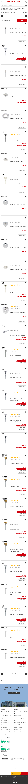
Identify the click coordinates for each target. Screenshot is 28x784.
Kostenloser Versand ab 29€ (21, 712)
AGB (14, 777)
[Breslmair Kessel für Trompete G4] (5, 202)
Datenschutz (16, 776)
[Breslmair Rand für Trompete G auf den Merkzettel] (25, 89)
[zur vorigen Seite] (2, 16)
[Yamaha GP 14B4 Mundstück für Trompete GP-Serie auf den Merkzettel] (25, 477)
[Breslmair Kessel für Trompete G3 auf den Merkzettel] (25, 304)
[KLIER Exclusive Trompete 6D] (5, 51)
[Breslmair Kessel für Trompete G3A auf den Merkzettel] (25, 218)
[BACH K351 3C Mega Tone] (5, 569)
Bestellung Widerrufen (6, 734)
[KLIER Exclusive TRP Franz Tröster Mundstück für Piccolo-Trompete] (5, 332)
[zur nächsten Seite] (26, 16)
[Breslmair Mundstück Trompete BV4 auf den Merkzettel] (25, 649)
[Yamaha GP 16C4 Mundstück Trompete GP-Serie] (5, 504)
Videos (2, 725)
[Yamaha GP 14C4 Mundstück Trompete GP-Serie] (5, 547)
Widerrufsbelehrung (23, 776)
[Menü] (9, 736)
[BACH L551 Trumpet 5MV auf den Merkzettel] (25, 369)
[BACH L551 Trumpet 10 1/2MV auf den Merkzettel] (25, 434)
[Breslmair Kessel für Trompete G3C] (5, 245)
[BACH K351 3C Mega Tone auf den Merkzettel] (25, 563)
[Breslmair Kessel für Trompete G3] (5, 310)
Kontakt (8, 776)
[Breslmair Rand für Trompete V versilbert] (5, 116)
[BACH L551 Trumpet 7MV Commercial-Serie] (5, 418)
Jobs (15, 720)
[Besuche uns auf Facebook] (12, 782)
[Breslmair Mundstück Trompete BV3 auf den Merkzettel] (25, 628)
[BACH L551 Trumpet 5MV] (5, 375)
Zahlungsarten (4, 727)
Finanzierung (17, 715)
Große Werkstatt (5, 722)
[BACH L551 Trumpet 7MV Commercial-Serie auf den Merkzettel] (25, 412)
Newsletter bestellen (13, 692)
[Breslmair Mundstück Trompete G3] (5, 590)
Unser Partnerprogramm (20, 718)
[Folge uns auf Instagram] (14, 782)
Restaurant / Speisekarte (20, 722)
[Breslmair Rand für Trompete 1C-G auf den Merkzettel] (25, 153)
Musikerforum (3, 776)
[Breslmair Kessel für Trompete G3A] (5, 224)
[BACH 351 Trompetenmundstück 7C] (5, 138)
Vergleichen (22, 41)
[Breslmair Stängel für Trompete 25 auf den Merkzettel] (25, 67)
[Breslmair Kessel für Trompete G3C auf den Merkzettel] (25, 240)
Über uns (3, 709)
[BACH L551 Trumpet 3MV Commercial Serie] (5, 396)
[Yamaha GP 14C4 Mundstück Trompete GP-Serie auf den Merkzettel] (25, 541)
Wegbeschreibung (18, 731)
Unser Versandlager (5, 729)
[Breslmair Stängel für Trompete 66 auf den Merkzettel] (25, 24)
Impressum (12, 776)
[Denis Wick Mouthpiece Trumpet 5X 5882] (5, 289)
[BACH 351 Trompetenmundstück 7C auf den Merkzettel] (25, 132)
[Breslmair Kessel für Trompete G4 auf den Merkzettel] (25, 196)
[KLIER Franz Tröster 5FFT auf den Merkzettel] (25, 347)
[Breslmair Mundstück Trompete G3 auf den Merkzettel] (25, 585)
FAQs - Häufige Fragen (6, 712)
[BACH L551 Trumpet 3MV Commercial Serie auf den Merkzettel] (25, 390)
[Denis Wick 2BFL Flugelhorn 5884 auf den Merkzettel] (25, 175)
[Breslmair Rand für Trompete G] (5, 95)
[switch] (8, 737)
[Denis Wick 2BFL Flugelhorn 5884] (5, 181)
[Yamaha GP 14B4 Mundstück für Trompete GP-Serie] (5, 483)
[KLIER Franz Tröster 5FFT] (5, 353)
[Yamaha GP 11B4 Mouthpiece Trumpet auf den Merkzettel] (25, 455)
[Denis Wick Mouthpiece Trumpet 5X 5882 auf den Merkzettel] (25, 283)
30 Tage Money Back (6, 715)
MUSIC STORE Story (5, 720)
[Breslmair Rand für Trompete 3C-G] (5, 267)
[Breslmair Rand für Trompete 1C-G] (5, 159)
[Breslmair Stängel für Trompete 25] (5, 73)
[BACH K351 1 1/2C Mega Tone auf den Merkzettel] (25, 606)
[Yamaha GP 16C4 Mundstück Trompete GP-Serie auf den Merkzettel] (25, 498)
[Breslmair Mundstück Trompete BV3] (5, 634)
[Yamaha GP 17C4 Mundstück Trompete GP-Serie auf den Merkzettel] (25, 520)
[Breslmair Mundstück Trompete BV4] (5, 655)
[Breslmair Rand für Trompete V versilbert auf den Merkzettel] (25, 110)
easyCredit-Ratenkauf (6, 718)
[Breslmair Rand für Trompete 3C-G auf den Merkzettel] (25, 261)
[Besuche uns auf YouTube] (16, 782)
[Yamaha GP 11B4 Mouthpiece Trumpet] (5, 461)
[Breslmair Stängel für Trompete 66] (5, 30)
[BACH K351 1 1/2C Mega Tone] (5, 612)
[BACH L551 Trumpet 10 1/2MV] (5, 440)
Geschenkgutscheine (6, 731)
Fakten (16, 709)
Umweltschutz (17, 729)
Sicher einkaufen (18, 727)
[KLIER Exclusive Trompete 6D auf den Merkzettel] (25, 45)
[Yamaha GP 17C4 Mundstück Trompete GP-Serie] (5, 526)
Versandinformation (19, 725)
